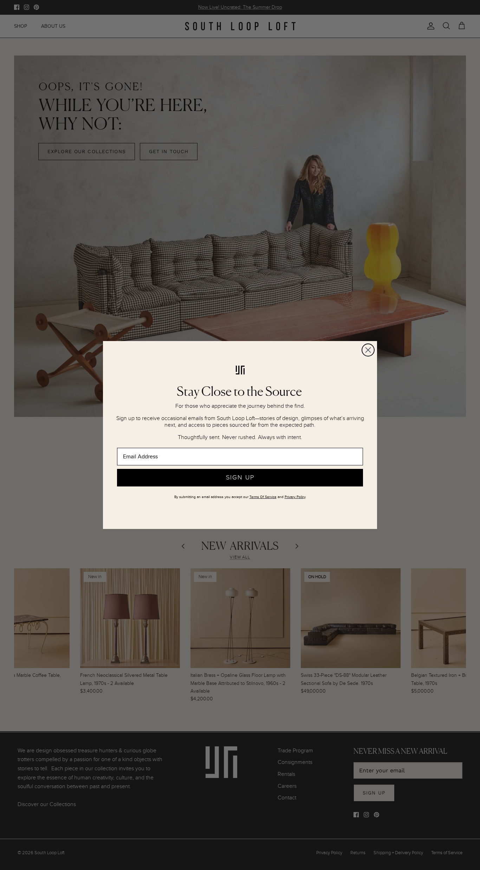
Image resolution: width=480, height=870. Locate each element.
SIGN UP (240, 477)
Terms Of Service (263, 497)
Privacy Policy (295, 497)
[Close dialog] (368, 350)
